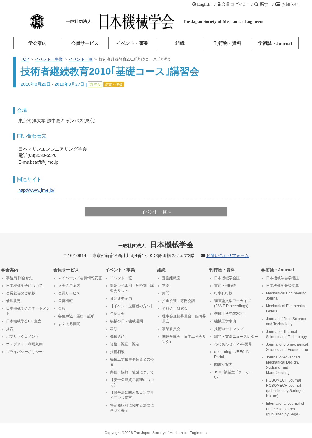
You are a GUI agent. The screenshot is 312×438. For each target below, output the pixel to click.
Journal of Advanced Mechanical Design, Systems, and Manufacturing (283, 365)
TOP (25, 59)
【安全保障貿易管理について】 (132, 382)
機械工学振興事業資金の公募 (132, 362)
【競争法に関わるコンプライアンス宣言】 (132, 395)
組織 (180, 43)
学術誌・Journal (275, 43)
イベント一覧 (81, 59)
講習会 (95, 84)
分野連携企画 (121, 298)
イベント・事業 (132, 43)
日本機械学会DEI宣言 (23, 321)
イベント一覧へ (156, 211)
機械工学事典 (225, 321)
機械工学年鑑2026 (229, 314)
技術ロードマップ (228, 329)
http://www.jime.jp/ (36, 190)
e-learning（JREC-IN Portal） (232, 354)
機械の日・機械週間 (126, 321)
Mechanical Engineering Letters (286, 308)
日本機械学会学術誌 (282, 278)
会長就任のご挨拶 (20, 293)
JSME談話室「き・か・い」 (233, 374)
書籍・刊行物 (225, 285)
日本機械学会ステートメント (28, 311)
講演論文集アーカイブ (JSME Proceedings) (232, 303)
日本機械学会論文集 (282, 285)
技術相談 (117, 352)
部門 (165, 293)
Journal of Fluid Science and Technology (286, 321)
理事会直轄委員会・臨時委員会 (184, 318)
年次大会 (117, 314)
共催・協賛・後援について (132, 372)
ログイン (234, 4)
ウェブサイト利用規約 (24, 344)
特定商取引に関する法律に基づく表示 (132, 408)
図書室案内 (223, 364)
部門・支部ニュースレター (236, 336)
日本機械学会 (156, 244)
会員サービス (85, 43)
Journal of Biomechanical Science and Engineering (287, 347)
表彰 (113, 329)
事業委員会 (171, 329)
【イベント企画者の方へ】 (132, 306)
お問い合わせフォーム (227, 255)
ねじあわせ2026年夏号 (233, 344)
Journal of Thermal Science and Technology (286, 334)
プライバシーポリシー (24, 352)
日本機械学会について (24, 285)
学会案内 (37, 43)
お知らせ (290, 4)
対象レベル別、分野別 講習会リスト (132, 288)
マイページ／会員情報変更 (80, 278)
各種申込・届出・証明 (76, 316)
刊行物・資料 (227, 43)
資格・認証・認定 (124, 344)
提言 (9, 329)
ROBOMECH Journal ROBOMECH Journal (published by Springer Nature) (285, 388)
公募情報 (65, 301)
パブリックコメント (22, 336)
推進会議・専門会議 (178, 301)
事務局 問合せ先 (19, 278)
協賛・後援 (114, 84)
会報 (62, 308)
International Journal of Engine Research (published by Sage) (285, 408)
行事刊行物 (223, 293)
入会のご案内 (69, 285)
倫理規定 (13, 301)
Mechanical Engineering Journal (286, 296)
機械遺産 (117, 336)
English (203, 4)
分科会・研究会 (175, 308)
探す (264, 4)
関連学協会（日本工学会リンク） (184, 339)
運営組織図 (171, 278)
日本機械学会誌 (227, 278)
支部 (165, 285)
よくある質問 (69, 324)
